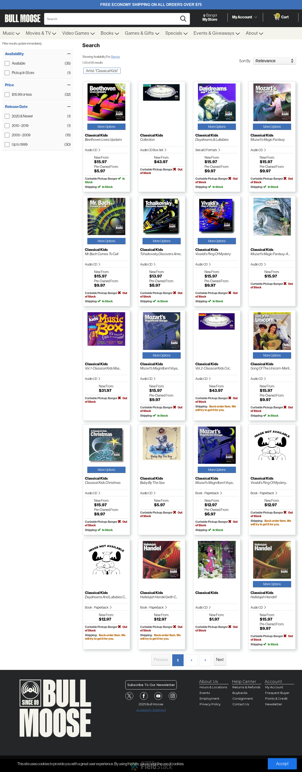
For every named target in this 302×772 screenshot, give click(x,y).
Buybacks (239, 693)
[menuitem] (11, 33)
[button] (37, 54)
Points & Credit (276, 698)
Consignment (242, 698)
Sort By (245, 61)
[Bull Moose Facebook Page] (143, 696)
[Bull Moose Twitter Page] (129, 696)
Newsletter (273, 704)
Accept (282, 763)
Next (220, 659)
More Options (106, 127)
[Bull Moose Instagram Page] (172, 696)
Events (205, 693)
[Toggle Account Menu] (255, 17)
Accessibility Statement (151, 710)
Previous (161, 659)
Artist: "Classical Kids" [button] (102, 71)
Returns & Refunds (246, 687)
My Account (242, 17)
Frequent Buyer (277, 693)
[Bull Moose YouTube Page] (158, 696)
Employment (209, 698)
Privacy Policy (210, 704)
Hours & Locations (213, 687)
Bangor (115, 56)
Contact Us (240, 704)
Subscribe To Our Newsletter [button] (151, 685)
